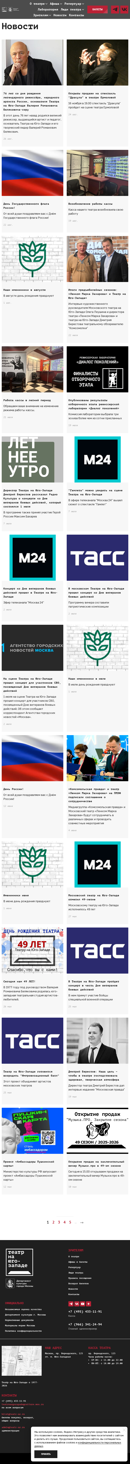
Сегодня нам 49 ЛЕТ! (19, 981)
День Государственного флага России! (26, 205)
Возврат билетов (78, 1283)
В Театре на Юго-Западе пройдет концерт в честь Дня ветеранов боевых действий (93, 985)
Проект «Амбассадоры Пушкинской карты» (28, 1163)
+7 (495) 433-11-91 (85, 1311)
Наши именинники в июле (87, 678)
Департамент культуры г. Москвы (25, 1314)
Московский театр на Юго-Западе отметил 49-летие (93, 897)
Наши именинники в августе (24, 289)
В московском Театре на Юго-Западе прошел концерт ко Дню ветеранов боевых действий (96, 592)
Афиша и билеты (77, 1262)
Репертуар (74, 1267)
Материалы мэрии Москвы (20, 1325)
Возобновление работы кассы (90, 203)
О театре (73, 1256)
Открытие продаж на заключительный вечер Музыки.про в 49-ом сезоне (96, 1163)
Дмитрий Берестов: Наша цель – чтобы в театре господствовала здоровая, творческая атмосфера (93, 1075)
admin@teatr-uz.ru (13, 1427)
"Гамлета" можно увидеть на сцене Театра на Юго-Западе (95, 492)
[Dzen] (88, 1303)
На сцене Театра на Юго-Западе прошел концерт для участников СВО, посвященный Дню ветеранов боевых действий (32, 684)
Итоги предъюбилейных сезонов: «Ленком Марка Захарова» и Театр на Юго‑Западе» (97, 294)
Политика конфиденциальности (23, 1331)
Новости (73, 1289)
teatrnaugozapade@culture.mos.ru (23, 1404)
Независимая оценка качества (23, 1309)
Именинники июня (16, 895)
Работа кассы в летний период (27, 400)
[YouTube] (82, 1303)
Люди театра (75, 1272)
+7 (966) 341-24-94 (85, 1324)
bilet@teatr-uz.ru (13, 1414)
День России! (13, 789)
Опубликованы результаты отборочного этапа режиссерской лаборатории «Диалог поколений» (93, 404)
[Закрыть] (124, 1429)
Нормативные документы (19, 1320)
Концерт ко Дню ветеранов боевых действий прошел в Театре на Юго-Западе (30, 592)
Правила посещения (79, 1278)
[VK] (124, 10)
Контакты (73, 1294)
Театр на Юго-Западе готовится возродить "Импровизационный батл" (31, 1073)
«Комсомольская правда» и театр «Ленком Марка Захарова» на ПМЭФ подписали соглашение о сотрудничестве (94, 795)
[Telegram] (115, 10)
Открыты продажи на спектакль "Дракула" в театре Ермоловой (92, 95)
